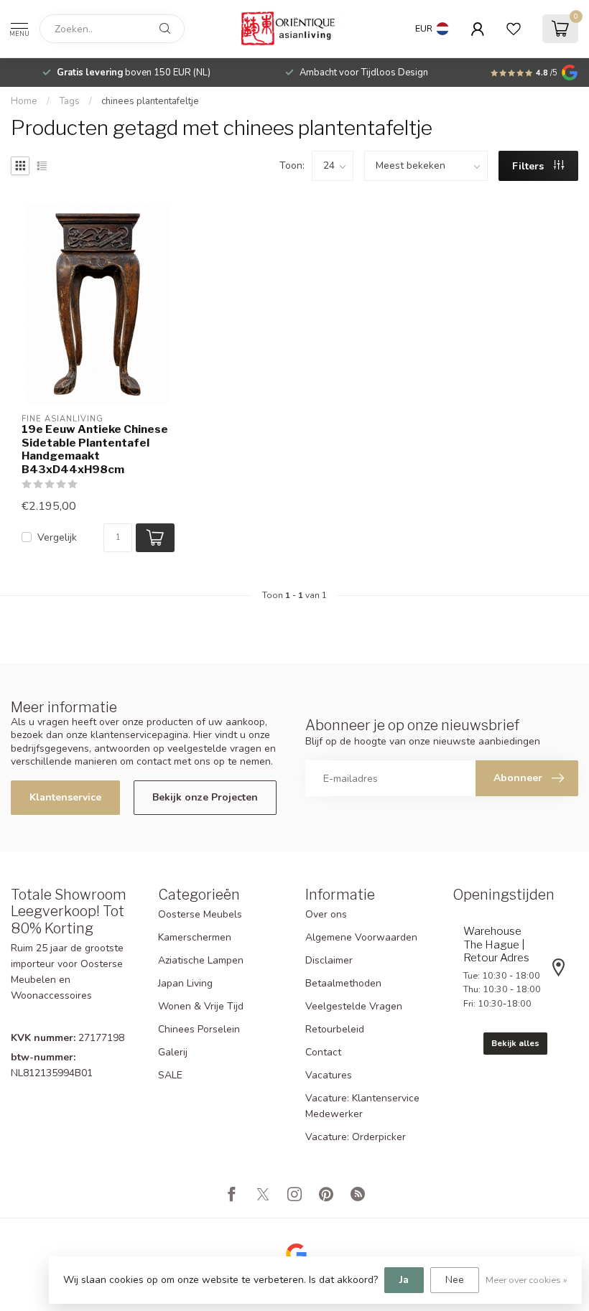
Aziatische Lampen (201, 960)
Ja (404, 1280)
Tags (69, 101)
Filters (529, 166)
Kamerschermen (194, 937)
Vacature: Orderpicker (355, 1137)
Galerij (172, 1052)
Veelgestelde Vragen (353, 1006)
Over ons (326, 914)
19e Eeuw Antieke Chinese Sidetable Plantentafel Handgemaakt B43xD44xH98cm (95, 449)
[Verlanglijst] (513, 28)
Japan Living (185, 983)
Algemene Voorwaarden (361, 937)
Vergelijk (57, 537)
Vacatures (328, 1075)
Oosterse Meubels (200, 914)
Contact (323, 1052)
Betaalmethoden (343, 983)
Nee (454, 1280)
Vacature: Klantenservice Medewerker (362, 1106)
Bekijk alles (515, 1043)
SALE (170, 1075)
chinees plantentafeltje (150, 101)
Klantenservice (65, 797)
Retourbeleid (334, 1029)
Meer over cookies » (526, 1280)
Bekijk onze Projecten (205, 797)
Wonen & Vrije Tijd (201, 1006)
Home (24, 101)
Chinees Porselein (199, 1029)
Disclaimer (329, 960)
